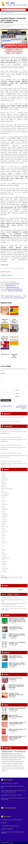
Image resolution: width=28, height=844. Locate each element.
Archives (2, 575)
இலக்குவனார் (4, 486)
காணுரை (3, 507)
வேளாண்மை (4, 571)
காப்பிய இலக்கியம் (5, 509)
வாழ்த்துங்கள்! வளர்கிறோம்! (6, 828)
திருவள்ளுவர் (5, 759)
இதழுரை (3, 481)
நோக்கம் (2, 822)
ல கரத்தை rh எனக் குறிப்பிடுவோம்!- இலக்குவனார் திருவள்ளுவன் (16, 694)
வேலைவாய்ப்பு (4, 570)
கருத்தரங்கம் (4, 500)
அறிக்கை (12, 296)
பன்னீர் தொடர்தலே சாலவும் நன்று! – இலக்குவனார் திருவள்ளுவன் (12, 416)
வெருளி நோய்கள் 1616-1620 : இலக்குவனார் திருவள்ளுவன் (11, 429)
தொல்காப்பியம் (4, 531)
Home (7, 12)
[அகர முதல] (14, 5)
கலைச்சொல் (12, 767)
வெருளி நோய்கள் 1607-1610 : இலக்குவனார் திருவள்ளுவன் (11, 445)
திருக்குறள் (4, 525)
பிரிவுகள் (16, 594)
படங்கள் (3, 537)
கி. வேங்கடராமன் (8, 297)
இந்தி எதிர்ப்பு (4, 483)
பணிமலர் (3, 538)
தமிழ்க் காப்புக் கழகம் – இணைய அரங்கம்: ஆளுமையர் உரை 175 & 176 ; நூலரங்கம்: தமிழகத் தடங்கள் (14, 603)
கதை (3, 499)
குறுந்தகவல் (4, 512)
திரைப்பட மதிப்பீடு (5, 526)
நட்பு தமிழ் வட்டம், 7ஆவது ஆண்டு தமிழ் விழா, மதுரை (17, 643)
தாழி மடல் (21, 756)
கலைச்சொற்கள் (5, 504)
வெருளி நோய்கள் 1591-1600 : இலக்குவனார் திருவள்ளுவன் (11, 461)
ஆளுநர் (2, 297)
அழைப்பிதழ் (4, 478)
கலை (3, 502)
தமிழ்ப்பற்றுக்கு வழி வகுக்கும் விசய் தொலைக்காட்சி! (10, 421)
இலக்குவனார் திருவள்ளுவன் (8, 25)
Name (17, 390)
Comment (3, 373)
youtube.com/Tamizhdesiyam (15, 290)
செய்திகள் (4, 518)
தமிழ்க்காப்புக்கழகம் (7, 763)
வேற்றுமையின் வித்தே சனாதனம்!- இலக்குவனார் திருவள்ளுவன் (14, 357)
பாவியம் (3, 545)
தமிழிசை (3, 523)
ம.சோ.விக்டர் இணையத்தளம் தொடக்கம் (8, 825)
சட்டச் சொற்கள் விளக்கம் (16, 765)
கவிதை (3, 506)
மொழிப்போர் (4, 563)
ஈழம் (16, 296)
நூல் (3, 753)
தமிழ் (10, 759)
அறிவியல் (3, 476)
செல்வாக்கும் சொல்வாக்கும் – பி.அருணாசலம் (10, 597)
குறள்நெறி (4, 511)
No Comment (7, 26)
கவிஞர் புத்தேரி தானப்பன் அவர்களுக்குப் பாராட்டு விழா (12, 606)
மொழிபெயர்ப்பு (4, 561)
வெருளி (3, 566)
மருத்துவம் (4, 556)
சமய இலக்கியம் (5, 516)
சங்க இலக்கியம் (5, 514)
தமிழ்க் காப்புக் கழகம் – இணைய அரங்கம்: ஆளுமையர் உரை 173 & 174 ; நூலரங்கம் (17, 635)
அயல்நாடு (10, 12)
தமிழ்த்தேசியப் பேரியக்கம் (19, 297)
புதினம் (3, 550)
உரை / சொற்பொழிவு (5, 493)
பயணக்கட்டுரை (5, 542)
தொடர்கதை (4, 530)
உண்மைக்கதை (4, 492)
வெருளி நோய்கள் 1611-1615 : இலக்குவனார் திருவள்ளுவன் (11, 437)
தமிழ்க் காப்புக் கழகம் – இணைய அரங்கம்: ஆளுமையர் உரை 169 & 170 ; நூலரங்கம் (17, 664)
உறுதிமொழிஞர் (4, 495)
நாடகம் (3, 533)
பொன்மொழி (4, 554)
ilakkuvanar (9, 754)
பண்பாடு (3, 540)
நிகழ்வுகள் (4, 535)
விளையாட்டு (4, 564)
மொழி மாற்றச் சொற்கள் (17, 763)
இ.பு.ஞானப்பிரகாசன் (7, 761)
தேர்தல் (3, 528)
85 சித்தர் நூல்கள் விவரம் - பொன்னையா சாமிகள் (10, 819)
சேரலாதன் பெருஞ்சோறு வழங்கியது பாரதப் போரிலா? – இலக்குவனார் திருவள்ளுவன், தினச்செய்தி (21, 407)
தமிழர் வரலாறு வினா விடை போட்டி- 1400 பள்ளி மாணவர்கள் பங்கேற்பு (12, 832)
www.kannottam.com (10, 285)
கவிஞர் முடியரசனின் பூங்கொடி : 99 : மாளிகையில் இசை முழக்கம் (17, 723)
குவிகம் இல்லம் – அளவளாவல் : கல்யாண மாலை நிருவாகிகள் (6, 406)
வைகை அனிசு (22, 757)
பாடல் (3, 544)
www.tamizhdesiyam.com (12, 287)
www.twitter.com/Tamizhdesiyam (13, 289)
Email (17, 393)
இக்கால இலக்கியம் (5, 480)
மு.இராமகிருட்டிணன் (6, 557)
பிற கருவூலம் (4, 549)
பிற (2, 547)
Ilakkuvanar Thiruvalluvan (14, 751)
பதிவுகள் (3, 594)
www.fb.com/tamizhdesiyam (12, 283)
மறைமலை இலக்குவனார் (18, 761)
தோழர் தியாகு (19, 767)
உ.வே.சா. (4, 765)
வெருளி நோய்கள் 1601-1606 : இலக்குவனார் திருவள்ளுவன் (11, 453)
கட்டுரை (19, 296)
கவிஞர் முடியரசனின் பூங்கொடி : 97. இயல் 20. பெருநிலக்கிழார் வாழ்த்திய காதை (17, 737)
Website (17, 396)
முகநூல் (3, 559)
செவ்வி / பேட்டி (4, 519)
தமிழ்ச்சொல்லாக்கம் (16, 759)
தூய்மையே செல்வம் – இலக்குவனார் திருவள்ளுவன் (16, 716)
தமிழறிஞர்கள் (4, 521)
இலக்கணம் (4, 485)
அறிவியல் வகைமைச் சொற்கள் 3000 (16, 768)
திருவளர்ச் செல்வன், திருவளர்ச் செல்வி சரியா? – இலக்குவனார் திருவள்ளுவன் (16, 686)
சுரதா (7, 768)
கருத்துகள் (10, 594)
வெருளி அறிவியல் (5, 568)
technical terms (5, 767)
